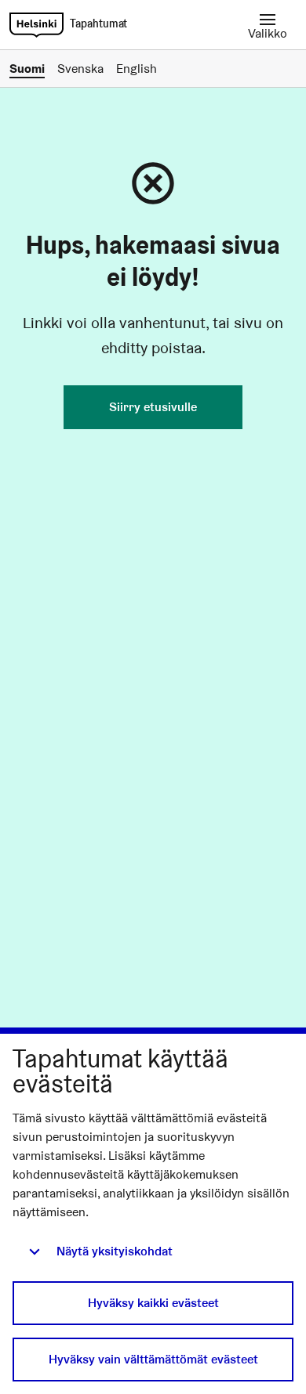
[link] (36, 25)
